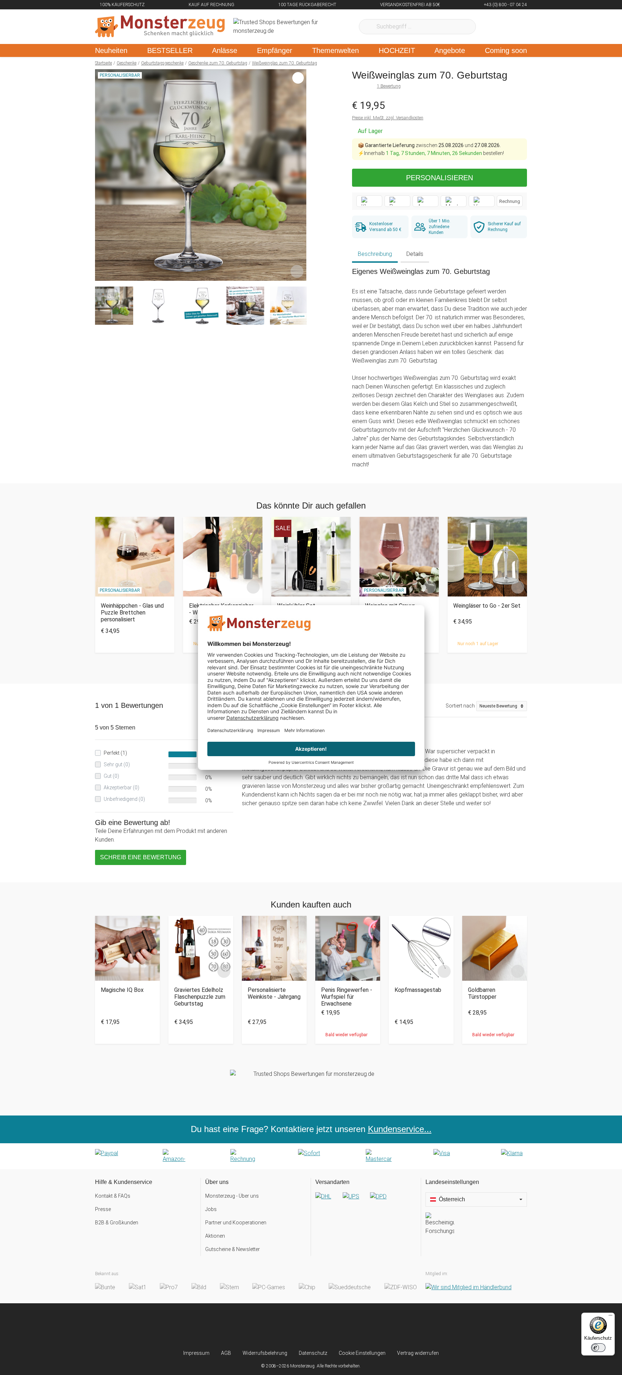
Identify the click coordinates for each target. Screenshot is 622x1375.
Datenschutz (313, 1353)
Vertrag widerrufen (418, 1353)
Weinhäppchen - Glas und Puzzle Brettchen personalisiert (132, 612)
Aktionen (215, 1236)
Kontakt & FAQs (112, 1196)
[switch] (598, 1347)
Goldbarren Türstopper (482, 993)
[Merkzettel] (490, 27)
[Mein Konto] (512, 27)
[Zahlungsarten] (311, 1156)
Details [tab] (414, 253)
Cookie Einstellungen (362, 1353)
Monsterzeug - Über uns (232, 1196)
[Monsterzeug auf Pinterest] (325, 1326)
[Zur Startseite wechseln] (160, 26)
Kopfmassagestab (418, 989)
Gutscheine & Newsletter (232, 1249)
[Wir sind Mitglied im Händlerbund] (468, 1287)
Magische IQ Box (122, 989)
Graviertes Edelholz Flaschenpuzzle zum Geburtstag (199, 996)
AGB (226, 1353)
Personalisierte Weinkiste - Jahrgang (274, 993)
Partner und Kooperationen (235, 1222)
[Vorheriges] (102, 175)
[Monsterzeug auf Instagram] (268, 1326)
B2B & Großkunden (116, 1222)
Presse (103, 1209)
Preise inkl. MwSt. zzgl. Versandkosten (387, 117)
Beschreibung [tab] (375, 253)
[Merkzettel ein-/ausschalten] (296, 271)
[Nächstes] (298, 175)
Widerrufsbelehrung (265, 1353)
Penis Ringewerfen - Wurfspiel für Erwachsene (346, 996)
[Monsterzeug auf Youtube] (353, 1326)
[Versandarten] (365, 1202)
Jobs (211, 1209)
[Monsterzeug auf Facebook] (297, 1326)
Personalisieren (439, 178)
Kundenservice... (400, 1129)
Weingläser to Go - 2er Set (486, 605)
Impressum (196, 1353)
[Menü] (610, 1317)
